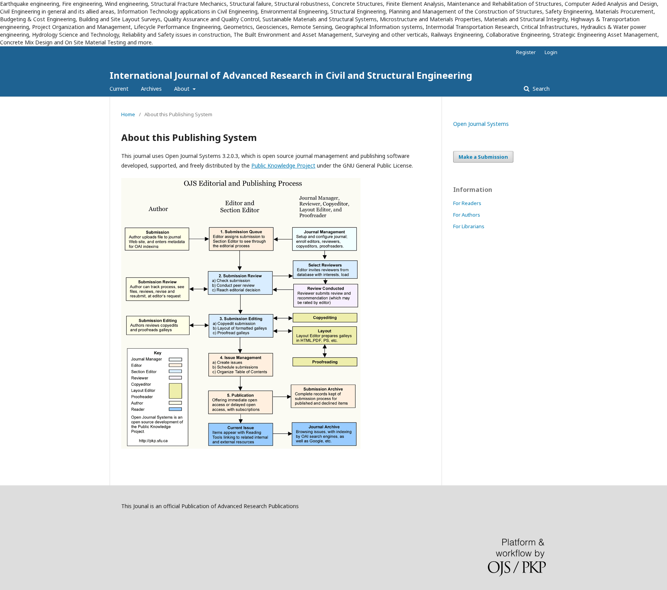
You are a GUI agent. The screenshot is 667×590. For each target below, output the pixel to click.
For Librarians (468, 226)
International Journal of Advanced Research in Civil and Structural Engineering (291, 75)
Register (526, 52)
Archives (151, 88)
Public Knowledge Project (283, 165)
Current (119, 88)
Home (128, 114)
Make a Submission (483, 156)
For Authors (466, 214)
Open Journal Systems (481, 123)
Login (551, 52)
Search (540, 88)
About (182, 88)
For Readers (467, 203)
